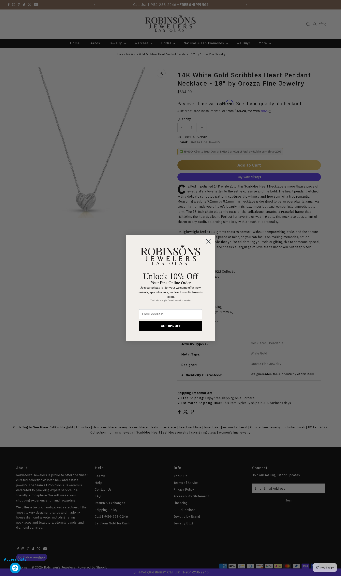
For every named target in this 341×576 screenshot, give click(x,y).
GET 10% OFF (171, 326)
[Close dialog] (208, 241)
